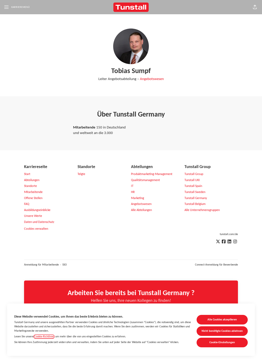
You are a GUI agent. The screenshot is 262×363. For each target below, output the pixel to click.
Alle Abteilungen (141, 210)
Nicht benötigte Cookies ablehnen (222, 331)
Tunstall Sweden (194, 192)
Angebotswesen (152, 79)
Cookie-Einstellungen (222, 342)
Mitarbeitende (33, 192)
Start (27, 174)
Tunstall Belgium (195, 204)
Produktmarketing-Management (151, 174)
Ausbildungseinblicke (37, 210)
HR (133, 192)
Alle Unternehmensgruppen (202, 210)
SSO (64, 264)
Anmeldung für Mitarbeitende (41, 264)
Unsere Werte (33, 216)
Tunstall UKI (192, 180)
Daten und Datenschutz (39, 222)
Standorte (30, 186)
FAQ (26, 204)
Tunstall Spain (193, 186)
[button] (255, 7)
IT (132, 186)
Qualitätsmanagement (145, 180)
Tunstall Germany (195, 198)
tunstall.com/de (229, 234)
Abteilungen (31, 180)
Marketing (137, 198)
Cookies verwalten (36, 229)
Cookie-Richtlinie (44, 336)
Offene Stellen (33, 198)
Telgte (81, 174)
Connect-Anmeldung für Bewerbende (216, 264)
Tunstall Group (193, 174)
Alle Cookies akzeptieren (222, 319)
